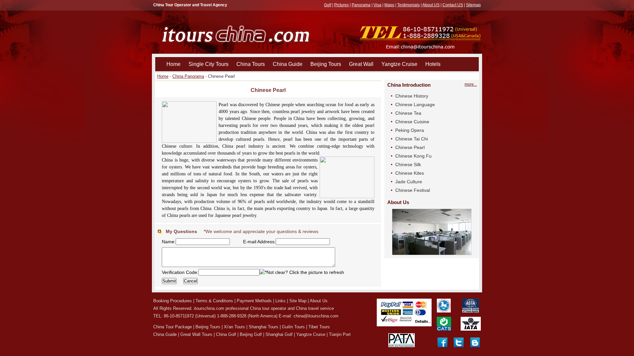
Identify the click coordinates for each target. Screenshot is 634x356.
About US (431, 5)
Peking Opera (409, 130)
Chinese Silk (408, 164)
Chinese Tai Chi (411, 138)
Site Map (297, 300)
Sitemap (473, 5)
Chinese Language (415, 104)
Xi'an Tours (234, 326)
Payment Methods (254, 300)
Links (280, 300)
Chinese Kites (409, 173)
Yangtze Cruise (399, 64)
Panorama (361, 5)
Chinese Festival (412, 190)
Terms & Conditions (214, 300)
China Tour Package (172, 326)
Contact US (452, 5)
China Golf (226, 334)
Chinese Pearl (410, 147)
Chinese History (411, 96)
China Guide (287, 64)
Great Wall (361, 64)
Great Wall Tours (196, 334)
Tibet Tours (319, 326)
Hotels (432, 64)
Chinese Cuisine (412, 121)
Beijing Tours (325, 64)
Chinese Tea (408, 113)
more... (471, 84)
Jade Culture (408, 181)
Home (173, 64)
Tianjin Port (340, 334)
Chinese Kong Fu (413, 156)
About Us (319, 300)
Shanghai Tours (263, 326)
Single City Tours (209, 64)
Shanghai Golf (279, 334)
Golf (327, 5)
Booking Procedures (172, 300)
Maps (389, 5)
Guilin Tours (293, 326)
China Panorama (188, 76)
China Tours (250, 64)
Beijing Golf (251, 334)
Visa (377, 5)
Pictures (341, 5)
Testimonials (408, 5)
